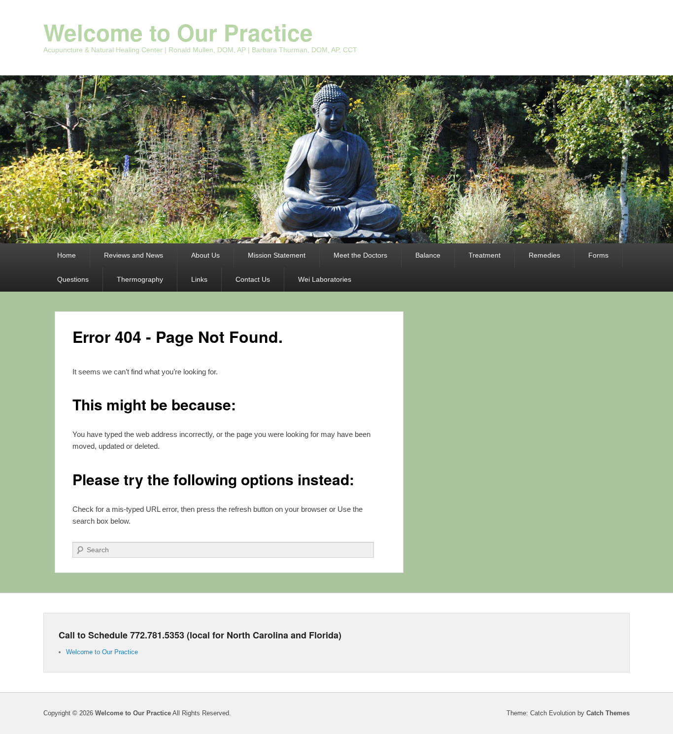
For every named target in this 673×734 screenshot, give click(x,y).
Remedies (544, 255)
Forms (598, 255)
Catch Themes (608, 713)
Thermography (140, 279)
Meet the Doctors (360, 255)
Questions (73, 279)
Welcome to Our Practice (178, 32)
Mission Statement (276, 255)
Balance (427, 255)
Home (66, 255)
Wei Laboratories (324, 279)
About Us (205, 255)
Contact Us (253, 279)
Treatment (485, 255)
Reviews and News (133, 255)
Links (199, 279)
